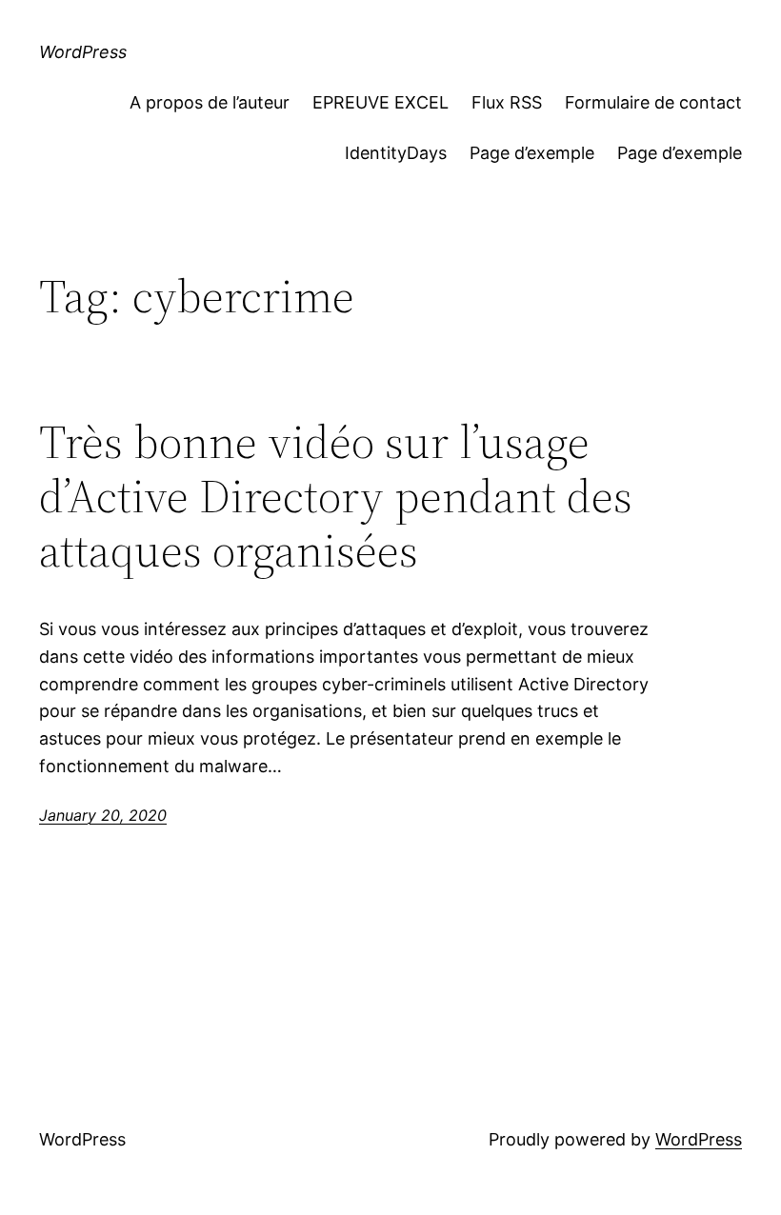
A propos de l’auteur (210, 102)
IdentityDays (396, 153)
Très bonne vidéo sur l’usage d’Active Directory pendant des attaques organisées (335, 496)
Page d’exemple (532, 153)
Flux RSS (506, 102)
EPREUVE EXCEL (380, 102)
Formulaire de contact (653, 102)
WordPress (83, 52)
